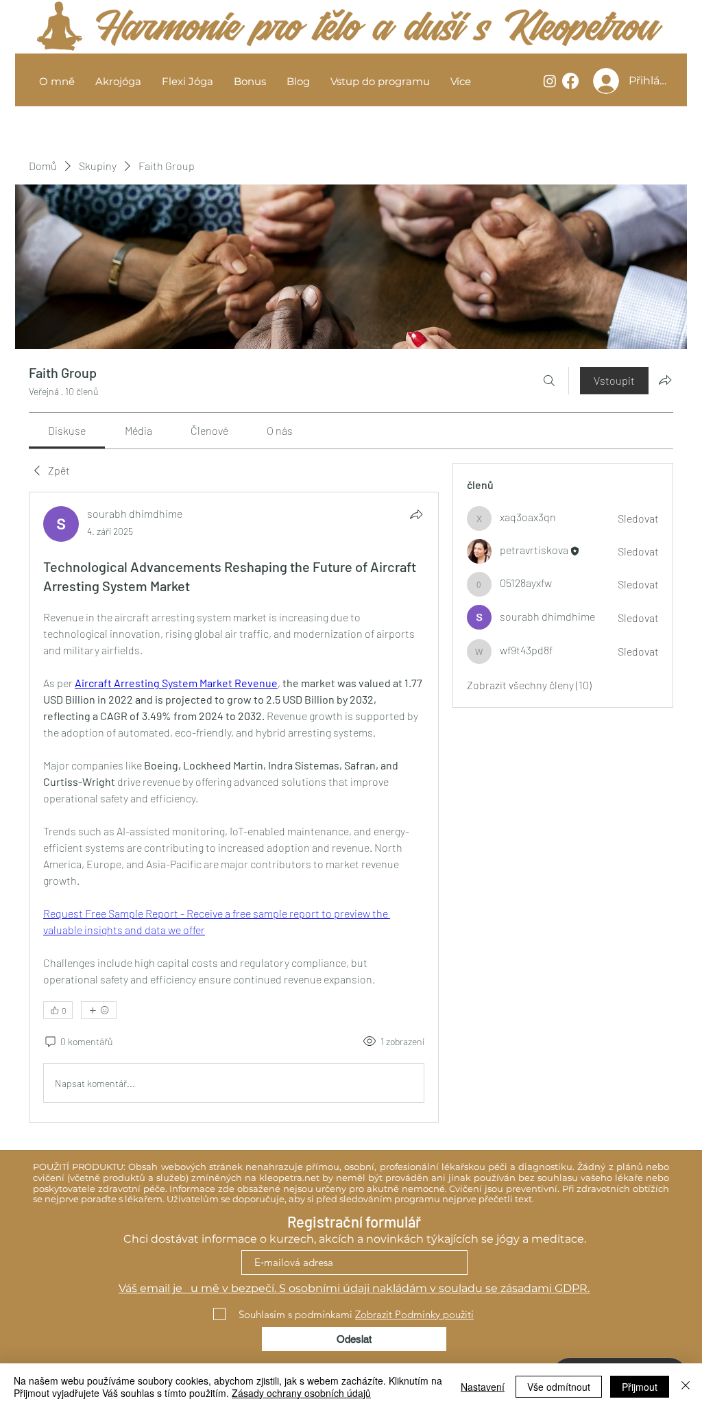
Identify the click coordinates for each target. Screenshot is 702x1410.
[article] (234, 807)
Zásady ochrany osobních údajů (301, 1393)
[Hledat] (549, 380)
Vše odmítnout (558, 1387)
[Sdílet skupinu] (665, 380)
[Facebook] (570, 81)
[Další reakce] (99, 1010)
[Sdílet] (416, 514)
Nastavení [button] (483, 1387)
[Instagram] (550, 81)
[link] (67, 430)
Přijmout (639, 1387)
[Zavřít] (685, 1386)
